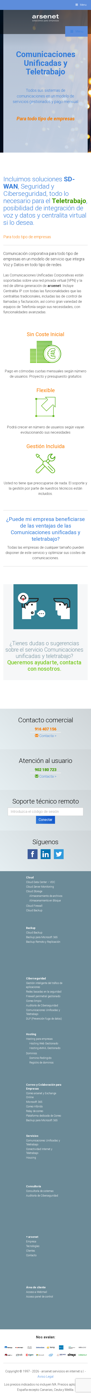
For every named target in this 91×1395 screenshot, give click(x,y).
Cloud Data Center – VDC (40, 882)
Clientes (30, 1250)
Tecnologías (33, 1246)
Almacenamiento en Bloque (45, 900)
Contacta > (47, 736)
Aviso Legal (45, 1376)
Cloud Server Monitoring (40, 886)
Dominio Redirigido (40, 1058)
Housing (31, 1157)
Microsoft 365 (34, 1101)
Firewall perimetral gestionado (43, 996)
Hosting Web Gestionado (43, 1043)
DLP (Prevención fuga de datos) (44, 1018)
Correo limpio (33, 1000)
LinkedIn (46, 854)
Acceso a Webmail (36, 1292)
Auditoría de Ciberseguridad (42, 1005)
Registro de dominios (41, 1062)
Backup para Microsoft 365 (42, 937)
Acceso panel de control (39, 1296)
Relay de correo (34, 1111)
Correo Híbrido (34, 1106)
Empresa (31, 1241)
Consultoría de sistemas (40, 1191)
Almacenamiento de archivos (46, 896)
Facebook (33, 854)
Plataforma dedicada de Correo (43, 1115)
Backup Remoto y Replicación (43, 941)
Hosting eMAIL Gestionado (44, 1048)
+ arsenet (32, 1236)
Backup (30, 928)
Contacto (31, 1255)
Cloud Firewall (34, 905)
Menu (83, 4)
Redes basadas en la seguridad (43, 991)
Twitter (59, 854)
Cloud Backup (34, 910)
